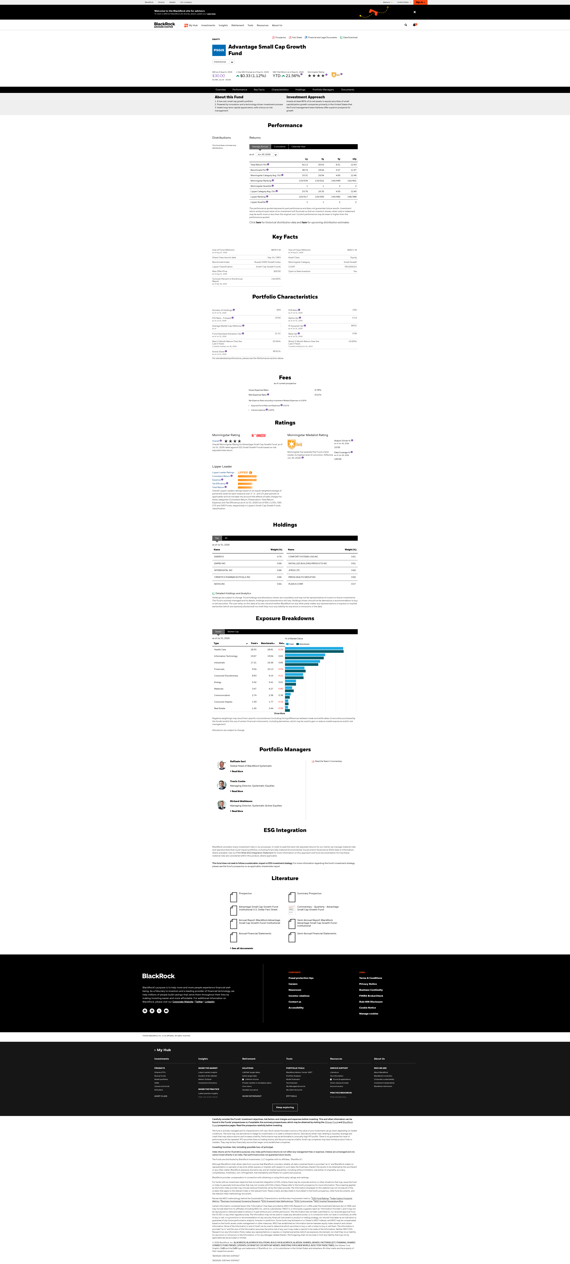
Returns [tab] (255, 137)
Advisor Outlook (204, 1079)
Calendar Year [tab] (298, 147)
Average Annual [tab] (260, 147)
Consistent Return (221, 476)
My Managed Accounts (295, 1086)
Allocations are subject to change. (283, 724)
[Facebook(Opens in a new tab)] (144, 1010)
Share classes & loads (339, 1083)
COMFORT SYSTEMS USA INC (303, 557)
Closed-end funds (161, 1086)
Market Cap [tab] (233, 632)
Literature (334, 1072)
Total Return (218, 487)
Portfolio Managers (323, 90)
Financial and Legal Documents (322, 38)
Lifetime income (252, 1079)
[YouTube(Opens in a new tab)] (166, 1010)
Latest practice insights (208, 1093)
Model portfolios (161, 1079)
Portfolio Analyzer (293, 1076)
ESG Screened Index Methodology (277, 1201)
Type (216, 643)
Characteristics (280, 90)
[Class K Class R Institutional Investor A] (223, 62)
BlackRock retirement (383, 1086)
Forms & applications (342, 1079)
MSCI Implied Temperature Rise (328, 1201)
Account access (336, 1086)
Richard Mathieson (241, 801)
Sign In (419, 2)
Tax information (336, 1076)
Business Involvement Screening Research (240, 1201)
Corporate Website (182, 1002)
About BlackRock (381, 1072)
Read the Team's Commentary (328, 761)
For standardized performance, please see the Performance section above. (248, 358)
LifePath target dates (251, 1072)
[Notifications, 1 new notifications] (414, 24)
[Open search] (406, 25)
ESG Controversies (303, 1201)
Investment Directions (207, 1083)
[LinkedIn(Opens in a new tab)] (152, 1010)
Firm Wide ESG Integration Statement (254, 853)
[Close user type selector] (414, 12)
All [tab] (226, 538)
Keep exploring (285, 1107)
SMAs (156, 1083)
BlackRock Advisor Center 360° (299, 1072)
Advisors (387, 2)
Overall (216, 441)
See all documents (242, 948)
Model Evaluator (293, 1079)
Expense (216, 480)
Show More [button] (279, 713)
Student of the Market (207, 1076)
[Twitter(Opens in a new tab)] (159, 1010)
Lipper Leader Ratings (223, 473)
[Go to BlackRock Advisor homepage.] (159, 978)
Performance (239, 90)
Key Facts (259, 90)
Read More (237, 772)
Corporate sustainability (384, 1079)
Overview (221, 90)
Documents (347, 90)
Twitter (199, 1002)
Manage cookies (368, 1014)
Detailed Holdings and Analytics (233, 593)
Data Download (350, 38)
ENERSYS (219, 557)
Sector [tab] (218, 632)
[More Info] (301, 74)
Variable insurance (250, 1090)
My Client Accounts (294, 1090)
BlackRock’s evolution (383, 1076)
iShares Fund (331, 1122)
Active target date (249, 1076)
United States (403, 2)
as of (251, 155)
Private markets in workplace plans (256, 1083)
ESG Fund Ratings (320, 1199)
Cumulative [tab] (279, 147)
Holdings (300, 90)
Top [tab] (217, 538)
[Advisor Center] (165, 27)
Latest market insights (207, 1072)
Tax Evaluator (292, 1083)
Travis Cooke (237, 781)
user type (211, 14)
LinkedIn (210, 1002)
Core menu (247, 1086)
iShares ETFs (160, 1072)
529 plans (158, 1090)
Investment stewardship (384, 1083)
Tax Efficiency (219, 484)
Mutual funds (160, 1076)
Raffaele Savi (238, 761)
